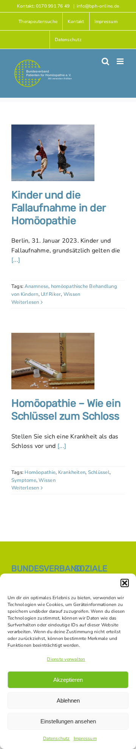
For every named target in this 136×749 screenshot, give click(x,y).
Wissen (71, 294)
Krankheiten (72, 472)
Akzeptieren (68, 680)
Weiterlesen (25, 302)
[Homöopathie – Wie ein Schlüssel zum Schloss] (52, 361)
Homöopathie (40, 472)
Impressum (85, 738)
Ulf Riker (51, 294)
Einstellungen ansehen (68, 721)
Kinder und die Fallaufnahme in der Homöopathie (58, 207)
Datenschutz (56, 738)
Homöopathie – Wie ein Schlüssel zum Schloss (66, 409)
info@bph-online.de (98, 6)
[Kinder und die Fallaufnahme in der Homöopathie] (52, 153)
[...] (15, 260)
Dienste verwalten (66, 659)
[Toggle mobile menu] (121, 61)
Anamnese (36, 286)
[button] (124, 583)
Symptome (23, 480)
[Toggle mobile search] (105, 61)
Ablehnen (68, 700)
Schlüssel (99, 472)
